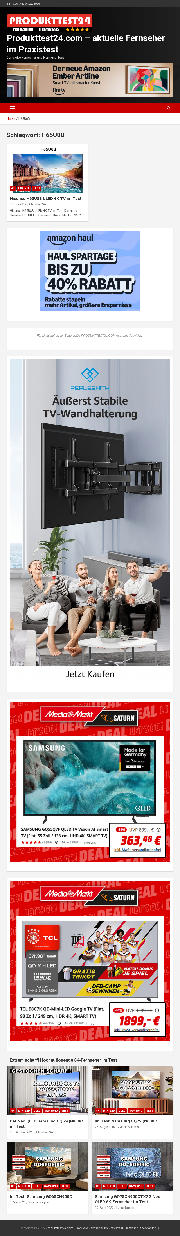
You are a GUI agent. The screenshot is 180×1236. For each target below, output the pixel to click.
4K (12, 188)
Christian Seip (38, 204)
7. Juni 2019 (18, 204)
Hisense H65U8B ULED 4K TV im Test (45, 198)
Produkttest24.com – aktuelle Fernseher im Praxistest (84, 1228)
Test (36, 188)
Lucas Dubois (125, 1208)
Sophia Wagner (38, 1202)
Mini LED (24, 1110)
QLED (37, 1110)
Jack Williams (129, 1127)
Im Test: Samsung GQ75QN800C (126, 1121)
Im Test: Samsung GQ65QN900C (41, 1196)
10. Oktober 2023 (22, 1132)
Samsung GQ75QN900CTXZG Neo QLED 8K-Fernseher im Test (127, 1199)
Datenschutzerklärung (140, 1228)
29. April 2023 (104, 1208)
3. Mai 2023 (18, 1202)
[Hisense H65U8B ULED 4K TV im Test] (47, 168)
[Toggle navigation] (12, 108)
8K (12, 1110)
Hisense (24, 188)
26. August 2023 (106, 1127)
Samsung (51, 1110)
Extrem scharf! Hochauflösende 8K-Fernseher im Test (63, 1060)
